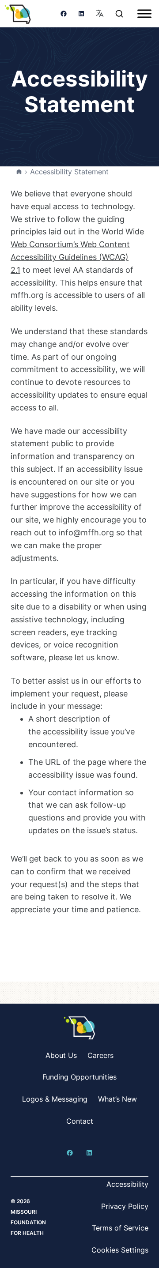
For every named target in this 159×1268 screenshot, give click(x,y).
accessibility (65, 731)
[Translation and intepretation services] (99, 14)
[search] (119, 13)
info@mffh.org (86, 532)
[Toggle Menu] (144, 13)
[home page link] (17, 13)
